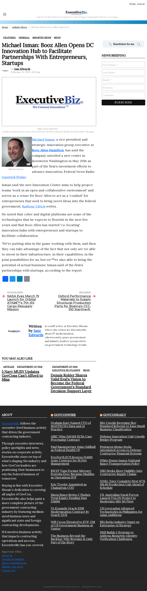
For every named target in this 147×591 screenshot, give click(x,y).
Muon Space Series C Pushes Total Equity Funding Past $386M (70, 498)
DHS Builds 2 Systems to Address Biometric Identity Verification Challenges (118, 536)
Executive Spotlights (66, 370)
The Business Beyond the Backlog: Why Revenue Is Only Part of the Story (72, 539)
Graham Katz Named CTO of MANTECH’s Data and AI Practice (71, 426)
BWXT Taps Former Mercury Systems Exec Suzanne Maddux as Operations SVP (72, 474)
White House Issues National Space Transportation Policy (120, 462)
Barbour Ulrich (33, 206)
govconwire (65, 415)
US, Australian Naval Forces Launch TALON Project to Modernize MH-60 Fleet (119, 498)
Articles (8, 366)
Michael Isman (43, 139)
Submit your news (12, 566)
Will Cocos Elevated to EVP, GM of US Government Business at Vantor (73, 525)
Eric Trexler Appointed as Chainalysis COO (69, 486)
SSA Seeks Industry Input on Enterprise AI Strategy (119, 523)
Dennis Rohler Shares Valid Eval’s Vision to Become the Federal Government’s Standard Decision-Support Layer (71, 383)
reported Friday (14, 177)
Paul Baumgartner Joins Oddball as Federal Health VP (73, 448)
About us (7, 555)
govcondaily (114, 415)
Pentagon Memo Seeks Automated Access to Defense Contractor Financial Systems (121, 450)
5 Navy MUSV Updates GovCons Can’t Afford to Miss (22, 375)
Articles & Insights (13, 559)
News (86, 370)
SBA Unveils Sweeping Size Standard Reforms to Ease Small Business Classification (122, 426)
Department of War (29, 366)
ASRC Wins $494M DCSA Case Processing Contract (71, 438)
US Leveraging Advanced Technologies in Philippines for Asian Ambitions (121, 512)
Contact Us (8, 570)
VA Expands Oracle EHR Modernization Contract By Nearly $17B (70, 512)
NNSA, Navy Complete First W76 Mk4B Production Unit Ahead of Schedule (122, 484)
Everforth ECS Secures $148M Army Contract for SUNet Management (72, 460)
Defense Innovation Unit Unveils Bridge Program (122, 438)
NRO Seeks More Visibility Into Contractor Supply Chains (121, 472)
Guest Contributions (14, 563)
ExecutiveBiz (11, 423)
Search (138, 44)
